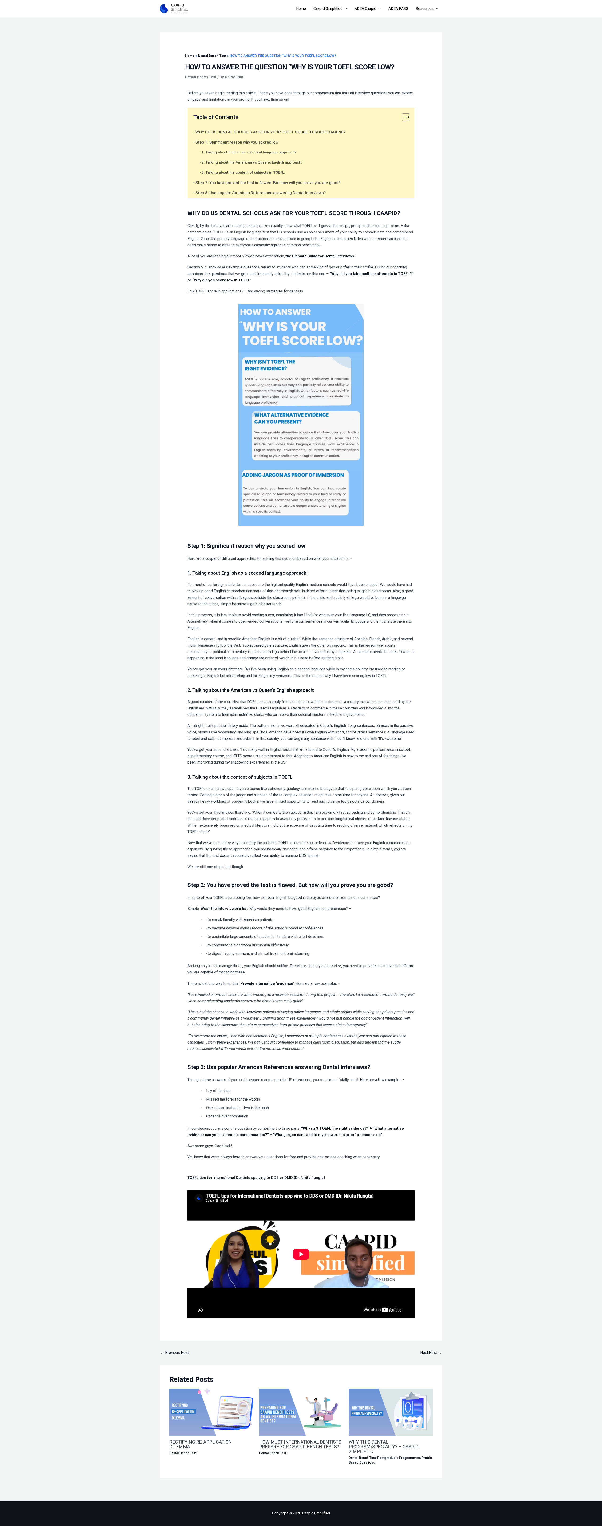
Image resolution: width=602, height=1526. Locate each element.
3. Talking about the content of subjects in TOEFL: (243, 172)
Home (301, 8)
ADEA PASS (398, 8)
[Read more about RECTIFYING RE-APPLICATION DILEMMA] (211, 1412)
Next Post (431, 1352)
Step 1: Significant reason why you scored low (237, 142)
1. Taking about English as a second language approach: (249, 152)
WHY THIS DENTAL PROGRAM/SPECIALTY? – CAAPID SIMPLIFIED (384, 1446)
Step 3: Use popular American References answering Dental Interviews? (260, 192)
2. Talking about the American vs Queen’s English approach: (252, 162)
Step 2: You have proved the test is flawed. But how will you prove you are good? (268, 182)
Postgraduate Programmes (398, 1458)
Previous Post (174, 1352)
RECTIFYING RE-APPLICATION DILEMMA (200, 1444)
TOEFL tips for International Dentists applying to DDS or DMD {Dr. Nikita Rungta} (256, 1177)
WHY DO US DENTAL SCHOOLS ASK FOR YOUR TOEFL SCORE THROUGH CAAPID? (270, 132)
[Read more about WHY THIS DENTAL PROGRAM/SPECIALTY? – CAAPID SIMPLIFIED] (391, 1412)
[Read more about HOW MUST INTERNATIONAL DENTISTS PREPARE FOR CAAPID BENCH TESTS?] (301, 1412)
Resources (425, 8)
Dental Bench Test (200, 77)
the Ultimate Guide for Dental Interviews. (320, 256)
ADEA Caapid (365, 8)
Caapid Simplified (327, 8)
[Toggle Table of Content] (403, 117)
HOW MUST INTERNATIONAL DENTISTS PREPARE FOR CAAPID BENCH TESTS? (300, 1444)
